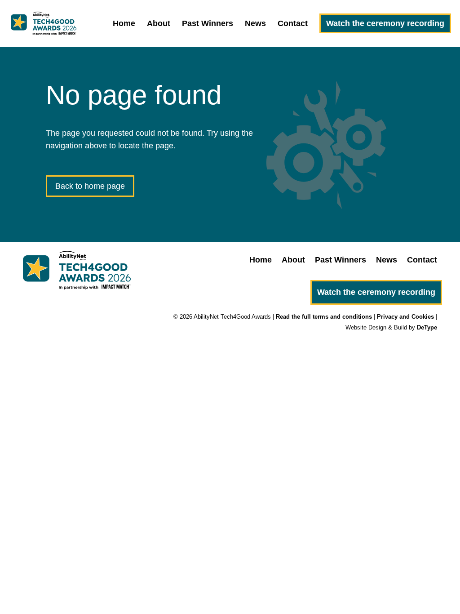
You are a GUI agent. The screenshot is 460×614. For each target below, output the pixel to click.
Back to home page (90, 186)
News (255, 24)
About (158, 24)
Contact (293, 24)
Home (124, 24)
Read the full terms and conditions (324, 316)
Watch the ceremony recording (385, 23)
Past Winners (207, 24)
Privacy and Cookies (405, 316)
